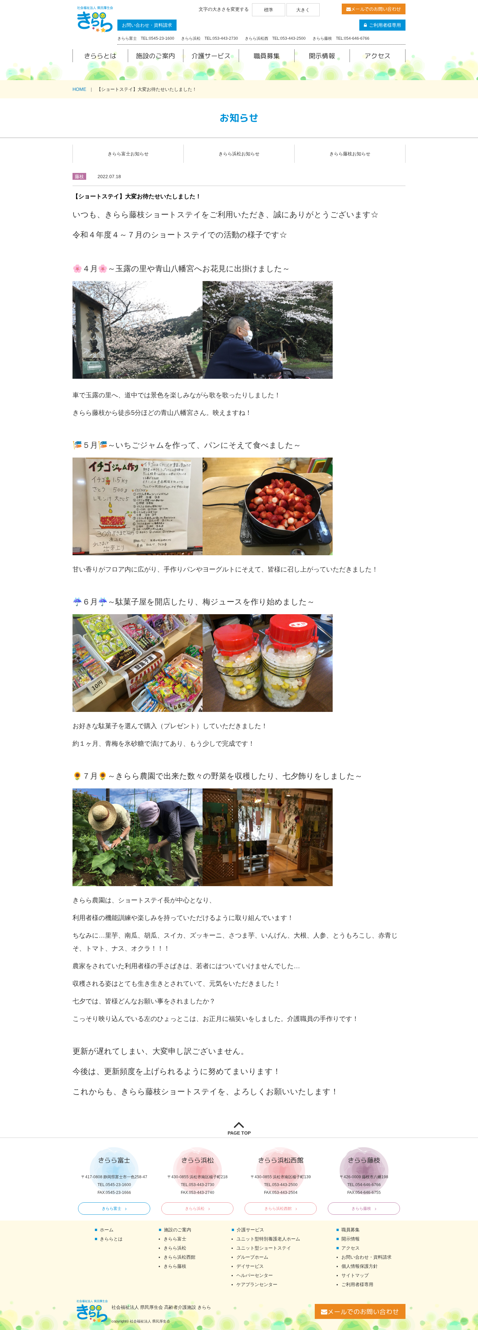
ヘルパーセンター (254, 1275)
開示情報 (322, 55)
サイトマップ (355, 1275)
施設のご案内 (155, 55)
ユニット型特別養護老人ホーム (268, 1238)
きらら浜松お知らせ (239, 153)
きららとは (100, 55)
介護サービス (211, 55)
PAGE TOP (239, 1133)
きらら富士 (111, 1208)
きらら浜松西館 (278, 1208)
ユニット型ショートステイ (263, 1248)
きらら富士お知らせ (128, 153)
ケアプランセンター (256, 1284)
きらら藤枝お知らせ (349, 153)
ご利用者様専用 (385, 25)
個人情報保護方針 (359, 1266)
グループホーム (252, 1257)
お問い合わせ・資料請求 (147, 25)
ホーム (106, 1229)
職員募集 (267, 55)
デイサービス (250, 1266)
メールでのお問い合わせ (376, 9)
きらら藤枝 (361, 1208)
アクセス (378, 55)
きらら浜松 (195, 1208)
